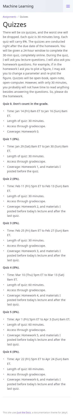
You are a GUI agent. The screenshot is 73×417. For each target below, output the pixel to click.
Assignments (9, 16)
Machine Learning (18, 6)
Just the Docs (24, 412)
